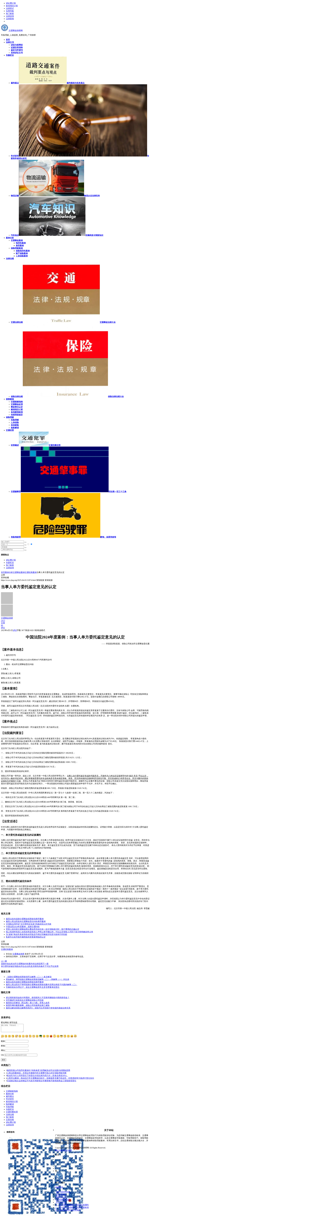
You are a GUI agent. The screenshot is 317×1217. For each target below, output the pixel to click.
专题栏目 (10, 563)
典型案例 (20, 245)
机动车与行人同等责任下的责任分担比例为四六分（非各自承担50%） (37, 1075)
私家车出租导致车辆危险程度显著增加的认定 (26, 937)
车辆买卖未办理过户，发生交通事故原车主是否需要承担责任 (32, 987)
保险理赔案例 (17, 248)
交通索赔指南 (17, 402)
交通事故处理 (17, 404)
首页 (3, 572)
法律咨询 (10, 16)
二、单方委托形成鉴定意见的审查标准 (72, 1207)
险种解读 (10, 1104)
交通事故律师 (18, 954)
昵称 (3, 1041)
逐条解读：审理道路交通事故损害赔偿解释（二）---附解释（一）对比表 (37, 979)
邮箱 (3, 1046)
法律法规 (10, 1114)
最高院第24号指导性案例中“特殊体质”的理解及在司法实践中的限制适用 (38, 1070)
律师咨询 (59, 1187)
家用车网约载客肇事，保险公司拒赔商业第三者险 (28, 1005)
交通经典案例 (31, 572)
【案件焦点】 (61, 1197)
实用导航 (10, 11)
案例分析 (9, 572)
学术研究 (10, 1099)
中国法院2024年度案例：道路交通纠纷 (23, 927)
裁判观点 (10, 1096)
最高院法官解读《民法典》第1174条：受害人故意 (28, 1003)
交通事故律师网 (15, 30)
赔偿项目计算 (12, 6)
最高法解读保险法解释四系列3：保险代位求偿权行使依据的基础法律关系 (38, 1008)
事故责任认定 (17, 407)
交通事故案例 (17, 240)
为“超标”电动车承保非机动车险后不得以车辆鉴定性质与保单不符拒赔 (36, 934)
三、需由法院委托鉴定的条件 (68, 1210)
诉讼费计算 (11, 3)
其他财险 (15, 425)
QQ (2, 1055)
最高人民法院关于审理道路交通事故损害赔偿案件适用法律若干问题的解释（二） (41, 985)
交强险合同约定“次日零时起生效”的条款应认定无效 (28, 924)
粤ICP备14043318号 (63, 1150)
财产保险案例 (22, 253)
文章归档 (10, 1120)
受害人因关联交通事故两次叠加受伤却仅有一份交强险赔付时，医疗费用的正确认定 (42, 929)
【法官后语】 (61, 1202)
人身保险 (15, 422)
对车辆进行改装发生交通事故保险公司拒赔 (25, 1000)
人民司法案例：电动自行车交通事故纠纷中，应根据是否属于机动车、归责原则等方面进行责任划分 (50, 1078)
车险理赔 (15, 420)
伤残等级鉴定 (17, 415)
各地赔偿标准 (17, 412)
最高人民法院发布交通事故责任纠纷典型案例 (26, 921)
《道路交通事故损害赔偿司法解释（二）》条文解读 (29, 977)
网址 (3, 1050)
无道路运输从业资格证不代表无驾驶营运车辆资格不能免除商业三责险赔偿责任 (41, 1081)
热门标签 (10, 13)
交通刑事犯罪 (12, 1112)
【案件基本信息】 (63, 1192)
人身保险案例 (22, 256)
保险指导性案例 (23, 251)
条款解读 (15, 428)
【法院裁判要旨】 (63, 1200)
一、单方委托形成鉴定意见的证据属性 (72, 1205)
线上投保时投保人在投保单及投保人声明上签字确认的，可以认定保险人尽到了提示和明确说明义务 (49, 932)
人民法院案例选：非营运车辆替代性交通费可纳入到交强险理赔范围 (36, 1073)
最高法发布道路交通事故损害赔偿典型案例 (25, 919)
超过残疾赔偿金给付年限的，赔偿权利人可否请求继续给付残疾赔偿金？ (37, 997)
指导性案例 (21, 243)
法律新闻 (10, 19)
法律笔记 (10, 8)
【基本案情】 (61, 1194)
